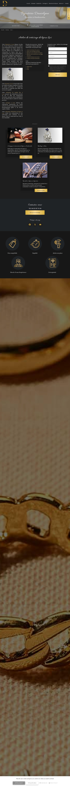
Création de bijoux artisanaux (33, 58)
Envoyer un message (35, 212)
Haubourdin (29, 66)
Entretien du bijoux (53, 3)
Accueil (28, 3)
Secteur (7, 29)
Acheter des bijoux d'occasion (33, 50)
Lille (28, 68)
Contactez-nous (54, 25)
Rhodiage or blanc (42, 146)
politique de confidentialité (56, 70)
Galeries (61, 3)
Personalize (44, 782)
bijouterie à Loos (9, 44)
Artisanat (33, 3)
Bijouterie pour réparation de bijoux (34, 52)
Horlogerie (45, 3)
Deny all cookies (32, 783)
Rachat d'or (38, 3)
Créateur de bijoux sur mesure (33, 57)
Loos (11, 29)
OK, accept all (19, 783)
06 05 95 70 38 (15, 25)
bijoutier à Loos (9, 83)
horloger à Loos (10, 102)
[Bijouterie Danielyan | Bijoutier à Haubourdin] (5, 3)
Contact (66, 3)
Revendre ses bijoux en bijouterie (30, 181)
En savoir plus (26, 157)
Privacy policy (54, 782)
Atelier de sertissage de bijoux (33, 51)
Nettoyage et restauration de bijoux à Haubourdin (20, 146)
